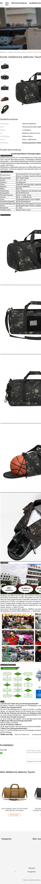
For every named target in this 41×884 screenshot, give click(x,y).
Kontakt (16, 815)
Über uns (7, 4)
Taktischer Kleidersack (21, 734)
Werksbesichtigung (19, 3)
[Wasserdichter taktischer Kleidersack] (14, 791)
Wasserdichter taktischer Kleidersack (14, 808)
